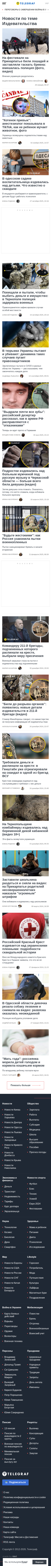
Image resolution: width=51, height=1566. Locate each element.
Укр (47, 3)
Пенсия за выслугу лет (10, 1460)
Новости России (12, 1273)
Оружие (8, 1331)
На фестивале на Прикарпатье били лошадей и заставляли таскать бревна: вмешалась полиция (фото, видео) (25, 64)
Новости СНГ (11, 1278)
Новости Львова (13, 1132)
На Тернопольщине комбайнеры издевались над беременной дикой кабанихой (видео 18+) (25, 829)
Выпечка (33, 1428)
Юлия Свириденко (14, 1412)
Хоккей (33, 1199)
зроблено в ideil (10, 1557)
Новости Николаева (10, 1166)
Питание (33, 1232)
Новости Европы (13, 1263)
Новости (7, 1103)
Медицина (34, 1129)
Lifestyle (31, 1257)
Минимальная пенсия (11, 1452)
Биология (9, 1237)
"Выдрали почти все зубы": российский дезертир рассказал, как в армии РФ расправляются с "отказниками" (23, 418)
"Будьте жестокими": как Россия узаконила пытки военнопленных (21, 539)
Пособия (34, 1147)
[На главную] (25, 3)
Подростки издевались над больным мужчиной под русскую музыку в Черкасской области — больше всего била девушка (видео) (25, 477)
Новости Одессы (13, 1127)
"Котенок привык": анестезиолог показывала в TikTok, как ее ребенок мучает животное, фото (24, 125)
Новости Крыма (12, 1160)
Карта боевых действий (11, 1315)
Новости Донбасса (9, 1154)
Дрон (7, 1242)
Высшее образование (36, 1140)
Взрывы (8, 1321)
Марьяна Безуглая (9, 1406)
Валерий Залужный (9, 1383)
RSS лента (9, 1542)
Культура (34, 1283)
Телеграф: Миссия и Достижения (20, 1537)
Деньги (8, 1186)
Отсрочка (34, 1323)
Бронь (32, 1318)
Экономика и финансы (9, 1179)
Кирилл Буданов (13, 1390)
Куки (24, 1562)
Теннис (33, 1194)
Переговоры (11, 1326)
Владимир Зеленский (9, 1358)
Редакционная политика (16, 1502)
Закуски (33, 1453)
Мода (32, 1273)
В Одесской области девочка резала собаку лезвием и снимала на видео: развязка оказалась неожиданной (24, 1008)
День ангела (35, 1382)
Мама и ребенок (37, 1227)
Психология (35, 1242)
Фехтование (35, 1208)
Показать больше (20, 1085)
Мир (4, 1257)
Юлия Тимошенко (13, 1400)
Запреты (33, 1377)
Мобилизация (35, 1307)
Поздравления (37, 1298)
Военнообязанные (39, 1328)
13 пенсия (9, 1428)
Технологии (10, 1227)
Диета (32, 1237)
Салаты (33, 1448)
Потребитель (36, 1268)
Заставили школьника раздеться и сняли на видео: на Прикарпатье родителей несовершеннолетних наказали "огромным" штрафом (24, 888)
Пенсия (6, 1422)
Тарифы (8, 1201)
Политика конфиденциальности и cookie (24, 1497)
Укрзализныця (11, 1211)
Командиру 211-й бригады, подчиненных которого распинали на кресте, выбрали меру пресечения (22, 651)
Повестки (34, 1313)
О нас (6, 1492)
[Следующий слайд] (48, 10)
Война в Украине (11, 1307)
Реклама (7, 1512)
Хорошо (39, 1562)
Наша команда (11, 1527)
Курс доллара (11, 1206)
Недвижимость (12, 1196)
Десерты (34, 1443)
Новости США (11, 1268)
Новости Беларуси (9, 1289)
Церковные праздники (35, 1358)
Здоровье (32, 1221)
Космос (8, 1232)
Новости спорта (36, 1178)
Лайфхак (34, 1288)
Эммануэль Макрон (10, 1376)
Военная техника (13, 1341)
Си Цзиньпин (11, 1370)
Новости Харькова (9, 1116)
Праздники (33, 1351)
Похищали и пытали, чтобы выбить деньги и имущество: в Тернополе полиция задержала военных (25, 297)
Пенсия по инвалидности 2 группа (12, 1436)
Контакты (8, 1522)
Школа (32, 1134)
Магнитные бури (38, 1293)
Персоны (7, 1351)
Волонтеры (10, 1336)
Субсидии (34, 1124)
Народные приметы (34, 1366)
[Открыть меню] (4, 3)
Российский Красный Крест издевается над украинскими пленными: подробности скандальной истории (24, 947)
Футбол (33, 1184)
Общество (33, 1103)
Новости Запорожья (10, 1138)
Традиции (34, 1372)
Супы (32, 1438)
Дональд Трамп (12, 1364)
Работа (33, 1114)
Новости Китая (12, 1283)
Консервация (36, 1433)
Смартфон (10, 1247)
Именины (34, 1387)
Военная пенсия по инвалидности (13, 1445)
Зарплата (34, 1110)
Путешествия (36, 1278)
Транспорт (9, 1191)
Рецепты (32, 1422)
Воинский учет (36, 1333)
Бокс (31, 1189)
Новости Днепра (13, 1122)
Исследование (37, 1247)
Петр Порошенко (13, 1395)
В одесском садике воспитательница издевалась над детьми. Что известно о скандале (25, 184)
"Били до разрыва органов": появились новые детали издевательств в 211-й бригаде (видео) (24, 709)
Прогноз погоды (37, 1152)
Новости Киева (12, 1110)
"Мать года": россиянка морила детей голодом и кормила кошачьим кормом (23, 1062)
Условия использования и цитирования (24, 1507)
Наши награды (11, 1517)
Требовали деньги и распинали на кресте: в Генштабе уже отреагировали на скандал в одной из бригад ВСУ (25, 769)
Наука (5, 1221)
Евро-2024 (35, 1204)
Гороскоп (34, 1263)
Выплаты (34, 1120)
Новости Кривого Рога (13, 1146)
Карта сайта (9, 1532)
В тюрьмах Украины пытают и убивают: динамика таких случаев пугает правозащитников (24, 356)
